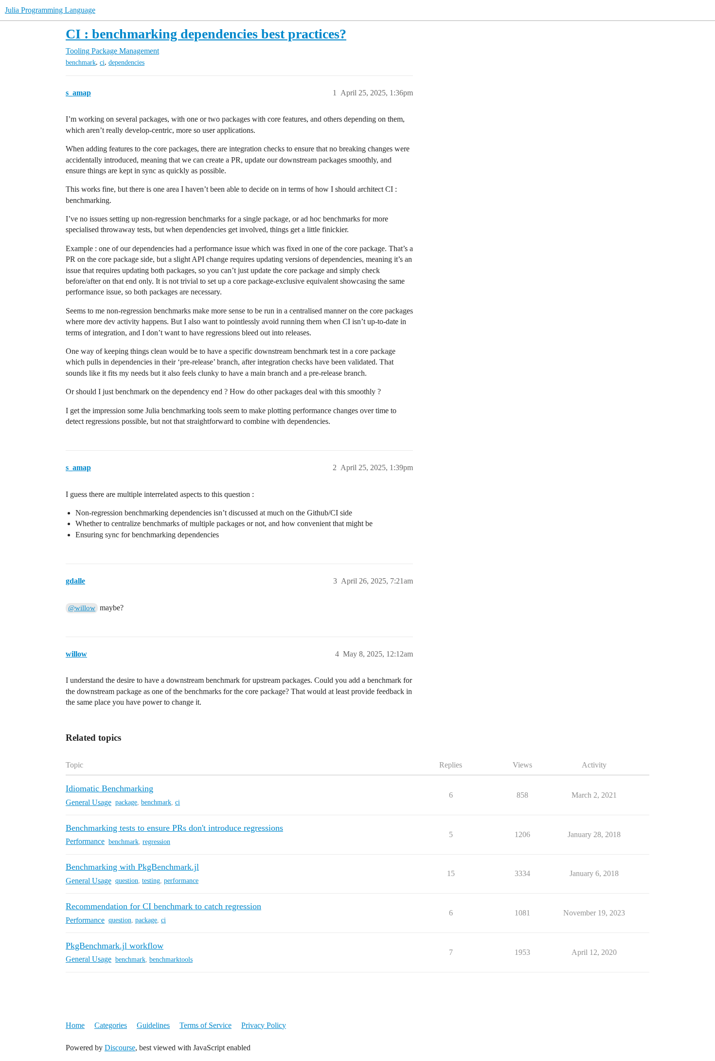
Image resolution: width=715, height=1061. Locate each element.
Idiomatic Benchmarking (109, 788)
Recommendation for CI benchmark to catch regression (163, 906)
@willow (81, 608)
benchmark (81, 62)
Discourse (120, 1047)
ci (102, 62)
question (126, 880)
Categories (110, 1025)
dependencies (126, 62)
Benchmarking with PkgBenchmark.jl (132, 867)
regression (156, 841)
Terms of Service (205, 1025)
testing (151, 880)
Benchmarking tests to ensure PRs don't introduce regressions (174, 828)
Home (75, 1025)
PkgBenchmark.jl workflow (114, 946)
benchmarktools (171, 959)
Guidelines (153, 1025)
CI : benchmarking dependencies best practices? (206, 33)
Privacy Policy (263, 1025)
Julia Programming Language (50, 10)
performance (181, 880)
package (126, 802)
